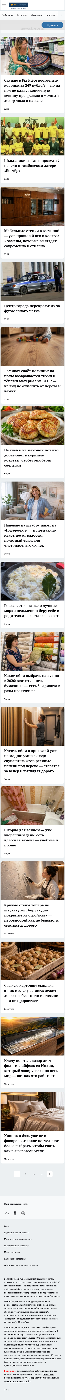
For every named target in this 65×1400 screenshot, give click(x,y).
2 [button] (25, 1174)
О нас (7, 1226)
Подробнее (23, 1322)
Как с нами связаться (14, 1258)
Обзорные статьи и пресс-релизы (21, 1265)
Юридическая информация (18, 1239)
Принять (52, 25)
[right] (61, 15)
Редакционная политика (16, 1232)
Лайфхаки (7, 15)
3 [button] (34, 1174)
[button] (50, 1174)
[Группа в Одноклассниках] (15, 1213)
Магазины (36, 15)
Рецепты (22, 15)
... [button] (42, 1174)
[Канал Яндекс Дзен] (23, 1213)
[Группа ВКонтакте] (7, 1213)
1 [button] (17, 1174)
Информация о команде (16, 1245)
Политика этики (12, 1252)
